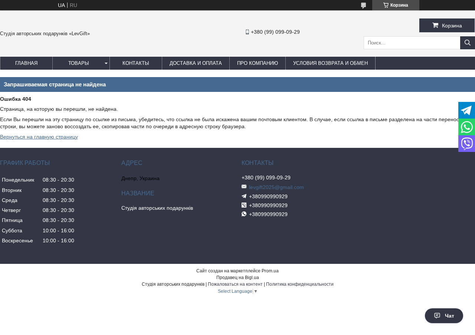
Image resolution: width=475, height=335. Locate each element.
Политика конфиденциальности (300, 284)
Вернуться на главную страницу (39, 137)
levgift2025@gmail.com (276, 187)
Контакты (135, 63)
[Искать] (467, 42)
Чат (449, 316)
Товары (78, 63)
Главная (26, 63)
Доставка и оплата (196, 63)
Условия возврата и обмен (330, 63)
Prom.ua (270, 270)
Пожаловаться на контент (235, 284)
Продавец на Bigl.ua (237, 277)
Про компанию (257, 63)
